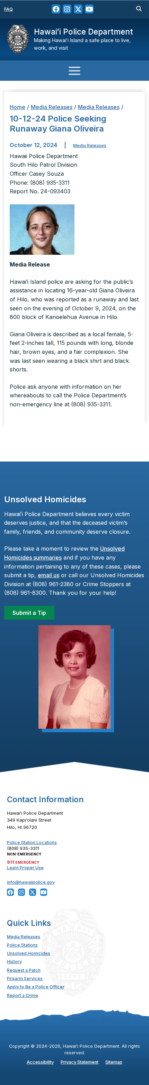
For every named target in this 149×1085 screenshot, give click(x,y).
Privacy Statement (79, 1062)
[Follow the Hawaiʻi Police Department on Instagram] (67, 9)
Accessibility (40, 1062)
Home (17, 107)
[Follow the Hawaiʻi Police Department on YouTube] (89, 9)
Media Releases (51, 107)
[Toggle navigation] (74, 70)
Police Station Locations (32, 842)
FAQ (8, 9)
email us (48, 575)
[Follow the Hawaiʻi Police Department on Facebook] (56, 9)
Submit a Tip (29, 612)
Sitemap (113, 1062)
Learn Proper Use (25, 867)
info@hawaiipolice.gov (31, 882)
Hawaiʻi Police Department (83, 31)
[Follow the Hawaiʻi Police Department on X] (78, 9)
